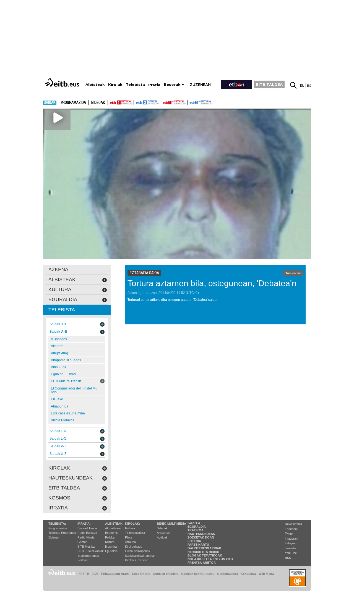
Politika (109, 537)
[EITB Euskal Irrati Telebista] (63, 82)
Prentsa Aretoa (202, 562)
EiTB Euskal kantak (90, 551)
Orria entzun (293, 273)
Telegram (291, 543)
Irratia (58, 508)
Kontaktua (248, 573)
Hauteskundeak (201, 533)
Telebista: (57, 523)
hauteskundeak (70, 478)
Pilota (128, 537)
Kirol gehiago (133, 546)
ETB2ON (190, 102)
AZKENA (58, 269)
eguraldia (62, 299)
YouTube (291, 553)
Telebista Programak (62, 532)
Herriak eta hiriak (203, 551)
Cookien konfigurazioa (197, 573)
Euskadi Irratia (87, 528)
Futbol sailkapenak (137, 551)
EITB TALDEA (269, 84)
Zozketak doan (201, 537)
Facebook (291, 528)
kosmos (59, 498)
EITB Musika (86, 546)
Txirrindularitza (135, 532)
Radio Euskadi (87, 532)
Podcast (82, 560)
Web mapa (266, 573)
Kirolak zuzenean (136, 560)
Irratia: (84, 523)
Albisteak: (114, 523)
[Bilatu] (293, 85)
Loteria (194, 541)
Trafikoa (196, 530)
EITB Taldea (64, 488)
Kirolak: (132, 523)
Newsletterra (293, 523)
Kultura (109, 542)
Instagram (291, 538)
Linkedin (290, 548)
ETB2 (147, 102)
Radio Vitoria (85, 537)
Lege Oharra (141, 573)
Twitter (289, 533)
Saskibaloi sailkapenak (140, 555)
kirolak (59, 468)
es (309, 85)
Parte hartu (198, 544)
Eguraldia (111, 551)
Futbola (130, 528)
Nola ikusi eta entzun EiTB (210, 559)
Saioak (50, 103)
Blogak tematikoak (205, 555)
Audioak (162, 537)
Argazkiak (163, 532)
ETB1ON (163, 102)
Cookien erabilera (165, 573)
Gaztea (82, 542)
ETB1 (121, 102)
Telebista (61, 309)
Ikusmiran (111, 546)
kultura (59, 289)
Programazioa (73, 103)
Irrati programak (88, 555)
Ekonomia (111, 532)
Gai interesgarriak (204, 548)
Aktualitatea (113, 528)
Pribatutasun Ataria (115, 573)
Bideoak (98, 103)
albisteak (62, 279)
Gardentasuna (227, 573)
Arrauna (130, 542)
